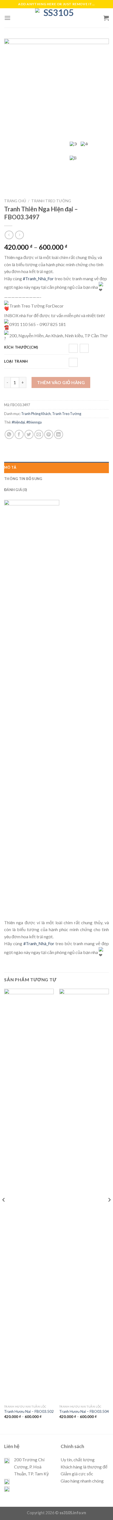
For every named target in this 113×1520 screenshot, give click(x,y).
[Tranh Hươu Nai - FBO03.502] (29, 1195)
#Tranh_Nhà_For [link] (38, 278)
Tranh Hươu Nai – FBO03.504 (84, 1411)
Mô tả (10, 467)
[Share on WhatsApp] (9, 434)
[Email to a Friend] (38, 434)
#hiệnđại (18, 422)
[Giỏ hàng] (106, 18)
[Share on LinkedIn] (58, 434)
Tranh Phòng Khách (36, 413)
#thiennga (34, 422)
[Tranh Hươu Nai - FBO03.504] (84, 1195)
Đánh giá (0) (15, 489)
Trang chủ (15, 201)
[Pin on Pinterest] (48, 434)
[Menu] (7, 18)
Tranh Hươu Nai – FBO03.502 (29, 1411)
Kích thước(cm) (21, 347)
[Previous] (4, 1210)
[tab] (56, 467)
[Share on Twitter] (28, 434)
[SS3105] (56, 18)
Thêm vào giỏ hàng (61, 382)
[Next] (109, 1210)
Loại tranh (16, 361)
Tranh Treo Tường (51, 201)
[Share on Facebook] (19, 434)
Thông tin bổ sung (23, 478)
